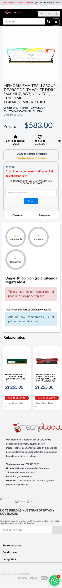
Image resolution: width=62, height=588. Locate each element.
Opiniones (18, 215)
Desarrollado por (16, 574)
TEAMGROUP (37, 107)
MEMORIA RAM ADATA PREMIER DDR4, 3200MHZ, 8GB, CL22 (15, 377)
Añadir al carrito (16, 398)
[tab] (18, 215)
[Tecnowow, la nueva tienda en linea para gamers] (13, 13)
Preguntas (44, 215)
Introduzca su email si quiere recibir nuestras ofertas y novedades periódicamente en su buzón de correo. (30, 522)
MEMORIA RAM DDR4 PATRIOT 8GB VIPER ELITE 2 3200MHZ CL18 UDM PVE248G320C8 (45, 378)
